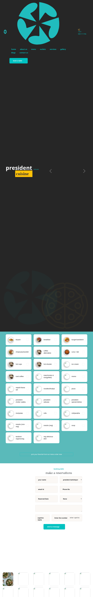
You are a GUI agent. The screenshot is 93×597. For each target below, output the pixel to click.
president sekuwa (47, 401)
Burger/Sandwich (78, 340)
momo (74, 376)
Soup (73, 425)
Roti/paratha (76, 413)
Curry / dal (75, 352)
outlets (43, 49)
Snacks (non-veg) (20, 425)
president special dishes (77, 401)
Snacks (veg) (48, 425)
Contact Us (24, 53)
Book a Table (17, 61)
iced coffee (20, 376)
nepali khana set (20, 389)
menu (33, 49)
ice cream (75, 364)
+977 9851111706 (82, 33)
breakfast (47, 340)
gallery (63, 49)
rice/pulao (19, 413)
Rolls (45, 413)
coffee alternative (47, 352)
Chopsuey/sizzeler (22, 352)
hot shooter (48, 364)
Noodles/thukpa (49, 389)
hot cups (19, 364)
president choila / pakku (21, 401)
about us (23, 49)
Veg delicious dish (48, 438)
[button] (51, 171)
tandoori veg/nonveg (20, 438)
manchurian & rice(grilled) (49, 376)
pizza (73, 389)
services (53, 49)
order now (58, 454)
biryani (18, 340)
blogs (13, 53)
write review (76, 569)
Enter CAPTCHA (74, 518)
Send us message (53, 527)
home (13, 49)
